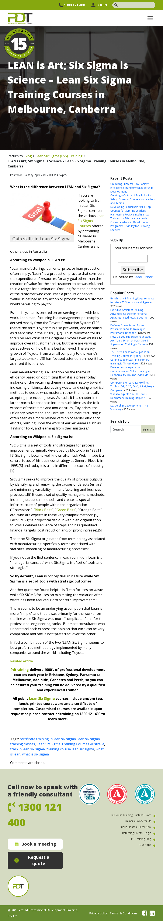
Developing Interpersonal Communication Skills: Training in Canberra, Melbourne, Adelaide (130, 371)
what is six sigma (35, 754)
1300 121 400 (74, 5)
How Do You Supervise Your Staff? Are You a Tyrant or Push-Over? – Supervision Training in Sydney (130, 340)
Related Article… (22, 661)
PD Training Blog (141, 839)
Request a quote (38, 860)
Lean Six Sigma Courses (91, 220)
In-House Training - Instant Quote (131, 815)
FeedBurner (143, 277)
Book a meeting (38, 844)
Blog (28, 156)
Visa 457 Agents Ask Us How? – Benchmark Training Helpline (128, 396)
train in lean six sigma (27, 749)
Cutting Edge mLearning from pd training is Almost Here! (129, 361)
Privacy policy (98, 913)
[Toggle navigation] (150, 18)
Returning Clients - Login (136, 833)
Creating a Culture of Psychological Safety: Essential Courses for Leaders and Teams (132, 199)
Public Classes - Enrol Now (135, 827)
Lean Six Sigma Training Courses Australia (70, 744)
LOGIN (102, 5)
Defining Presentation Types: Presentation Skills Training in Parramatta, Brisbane (127, 329)
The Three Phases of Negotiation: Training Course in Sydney (130, 354)
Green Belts (65, 509)
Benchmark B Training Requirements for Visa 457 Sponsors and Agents (132, 300)
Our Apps (145, 845)
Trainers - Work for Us (138, 821)
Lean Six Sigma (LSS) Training (59, 156)
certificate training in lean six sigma (48, 739)
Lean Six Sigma (42, 698)
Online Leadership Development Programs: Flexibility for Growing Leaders (130, 226)
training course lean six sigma (70, 749)
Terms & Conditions (123, 913)
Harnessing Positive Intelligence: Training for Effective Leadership (129, 216)
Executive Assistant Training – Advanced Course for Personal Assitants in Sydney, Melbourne (129, 313)
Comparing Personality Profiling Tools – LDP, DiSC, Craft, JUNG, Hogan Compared (132, 386)
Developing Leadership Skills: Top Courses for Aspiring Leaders (130, 209)
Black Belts (43, 509)
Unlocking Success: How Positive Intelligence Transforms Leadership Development (131, 187)
